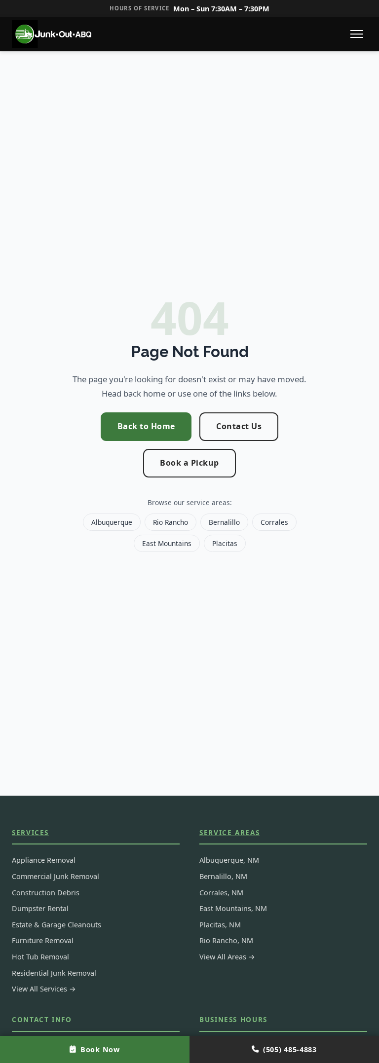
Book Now (100, 1049)
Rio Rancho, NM (226, 940)
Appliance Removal (44, 860)
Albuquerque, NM (229, 860)
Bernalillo (224, 522)
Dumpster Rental (40, 908)
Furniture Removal (43, 940)
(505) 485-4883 (290, 1049)
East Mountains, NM (233, 908)
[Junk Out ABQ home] (53, 34)
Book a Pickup (189, 462)
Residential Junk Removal (54, 973)
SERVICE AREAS (229, 832)
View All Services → (44, 988)
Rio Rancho (170, 522)
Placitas (224, 543)
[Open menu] (356, 34)
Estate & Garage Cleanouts (56, 924)
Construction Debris (45, 892)
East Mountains (166, 543)
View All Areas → (227, 956)
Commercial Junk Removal (55, 876)
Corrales (274, 522)
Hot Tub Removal (40, 956)
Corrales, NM (221, 892)
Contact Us (239, 426)
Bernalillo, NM (223, 876)
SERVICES (30, 832)
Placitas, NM (220, 924)
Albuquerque (111, 522)
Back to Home (146, 426)
